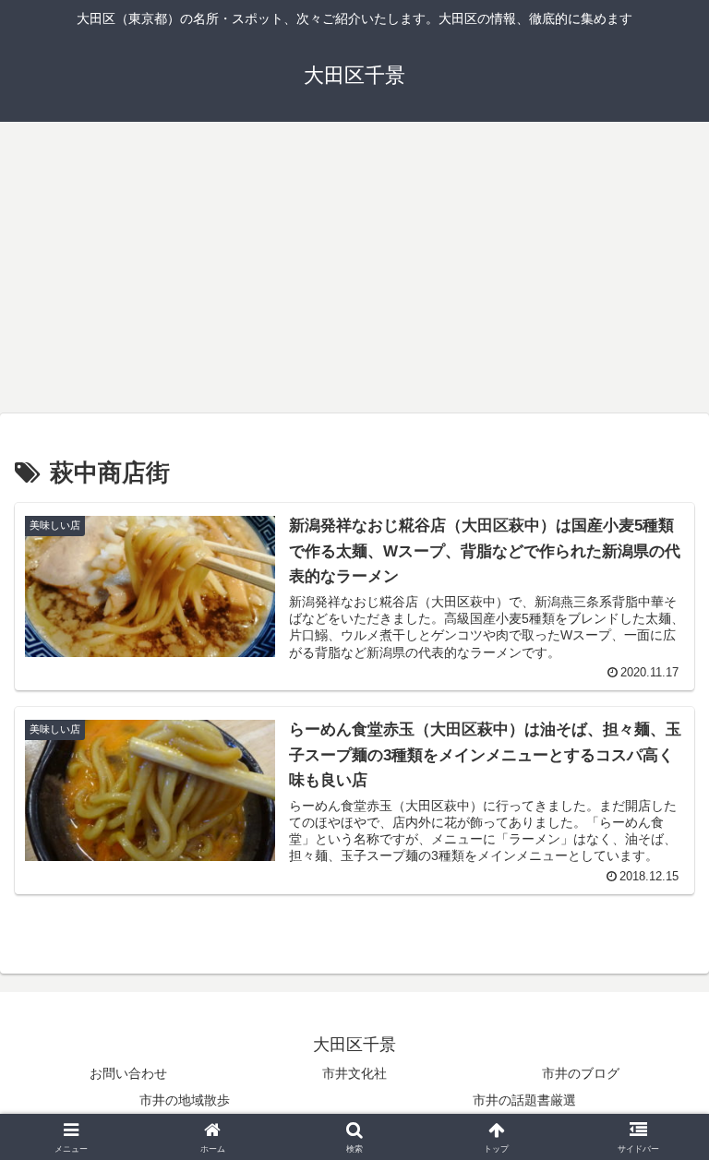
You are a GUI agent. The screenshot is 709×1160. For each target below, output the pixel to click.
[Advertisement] (354, 273)
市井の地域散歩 (184, 1100)
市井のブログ (580, 1073)
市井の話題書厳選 (524, 1100)
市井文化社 (354, 1073)
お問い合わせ (128, 1073)
